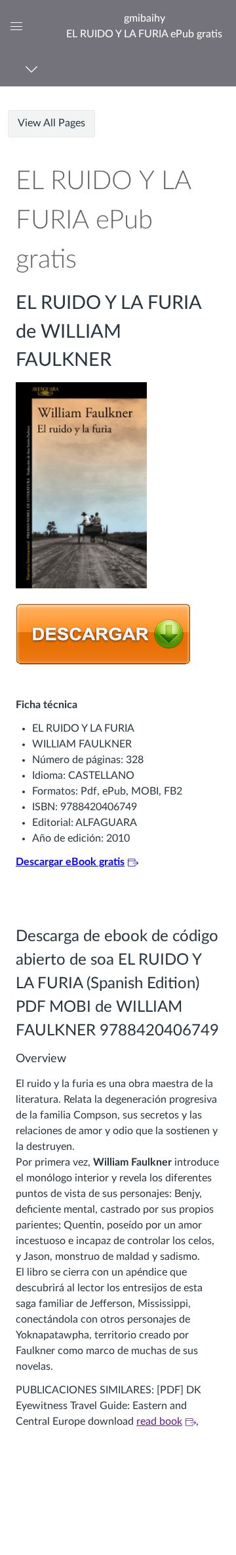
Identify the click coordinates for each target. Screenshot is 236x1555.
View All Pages (51, 123)
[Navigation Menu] (33, 69)
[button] (144, 26)
